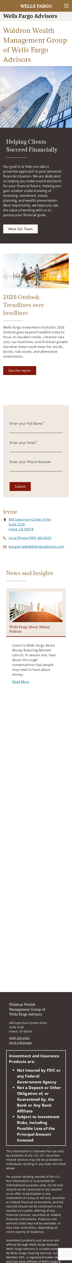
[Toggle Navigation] (66, 6)
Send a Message (20, 1043)
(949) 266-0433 (19, 1038)
